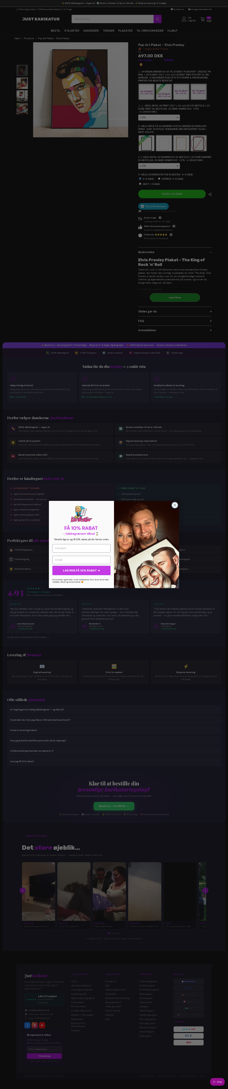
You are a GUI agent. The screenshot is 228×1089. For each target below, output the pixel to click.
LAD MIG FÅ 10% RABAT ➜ (81, 570)
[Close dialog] (175, 505)
